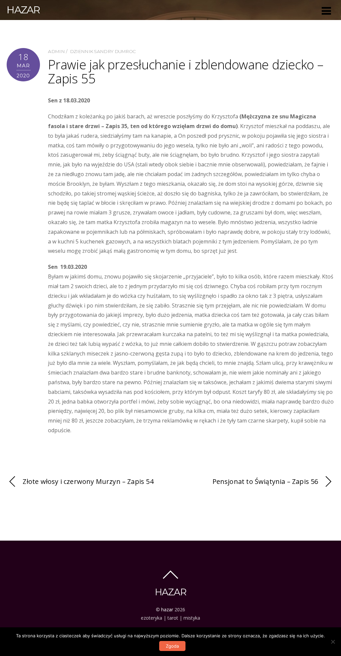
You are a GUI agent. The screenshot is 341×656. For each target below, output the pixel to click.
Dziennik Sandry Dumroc (103, 51)
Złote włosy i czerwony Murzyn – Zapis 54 (88, 481)
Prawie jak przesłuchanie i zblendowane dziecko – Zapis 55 (186, 71)
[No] (332, 641)
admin (56, 51)
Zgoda (172, 646)
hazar (167, 609)
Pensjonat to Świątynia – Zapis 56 (265, 481)
